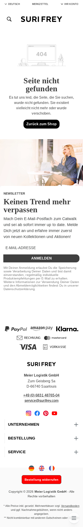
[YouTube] (54, 413)
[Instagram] (28, 413)
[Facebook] (37, 413)
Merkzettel (40, 4)
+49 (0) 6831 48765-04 (41, 395)
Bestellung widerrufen (41, 479)
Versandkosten (70, 505)
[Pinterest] (45, 413)
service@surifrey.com (42, 400)
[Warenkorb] (73, 19)
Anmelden (41, 258)
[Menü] (73, 517)
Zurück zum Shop (41, 124)
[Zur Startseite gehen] (41, 19)
